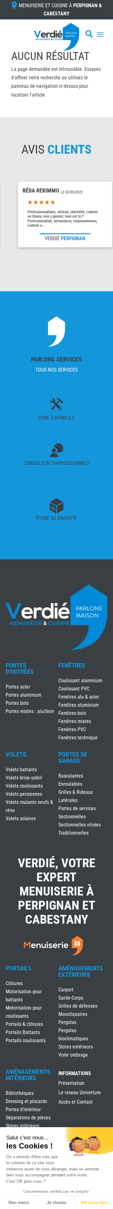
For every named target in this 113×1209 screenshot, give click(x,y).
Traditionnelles (73, 833)
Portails (18, 968)
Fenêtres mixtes (74, 721)
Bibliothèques (20, 1093)
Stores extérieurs (75, 1047)
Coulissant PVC (73, 689)
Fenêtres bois (72, 713)
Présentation (71, 1083)
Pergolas (67, 1022)
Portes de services (77, 808)
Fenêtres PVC (72, 729)
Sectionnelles (72, 817)
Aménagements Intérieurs (28, 1075)
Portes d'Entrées (20, 668)
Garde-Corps (70, 998)
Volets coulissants (24, 786)
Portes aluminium (23, 695)
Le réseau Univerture (79, 1092)
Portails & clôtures (24, 1024)
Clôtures (14, 983)
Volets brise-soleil (24, 778)
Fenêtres (71, 665)
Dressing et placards (26, 1101)
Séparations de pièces (28, 1118)
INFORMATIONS (74, 1073)
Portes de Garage (72, 757)
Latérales (68, 800)
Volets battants (21, 770)
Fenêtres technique (78, 738)
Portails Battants (23, 1032)
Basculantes (70, 776)
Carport (65, 990)
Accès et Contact (75, 1102)
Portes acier (18, 687)
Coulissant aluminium (80, 681)
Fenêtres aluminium (78, 705)
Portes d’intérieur (23, 1109)
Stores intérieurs (22, 1126)
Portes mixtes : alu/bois (30, 711)
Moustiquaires (72, 1014)
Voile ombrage (73, 1055)
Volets (16, 754)
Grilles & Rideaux (75, 792)
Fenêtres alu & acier (78, 697)
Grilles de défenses (77, 1006)
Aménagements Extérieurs (80, 971)
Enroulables (70, 784)
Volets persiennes (24, 794)
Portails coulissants (26, 1040)
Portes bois (17, 703)
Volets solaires (21, 818)
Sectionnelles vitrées (79, 825)
